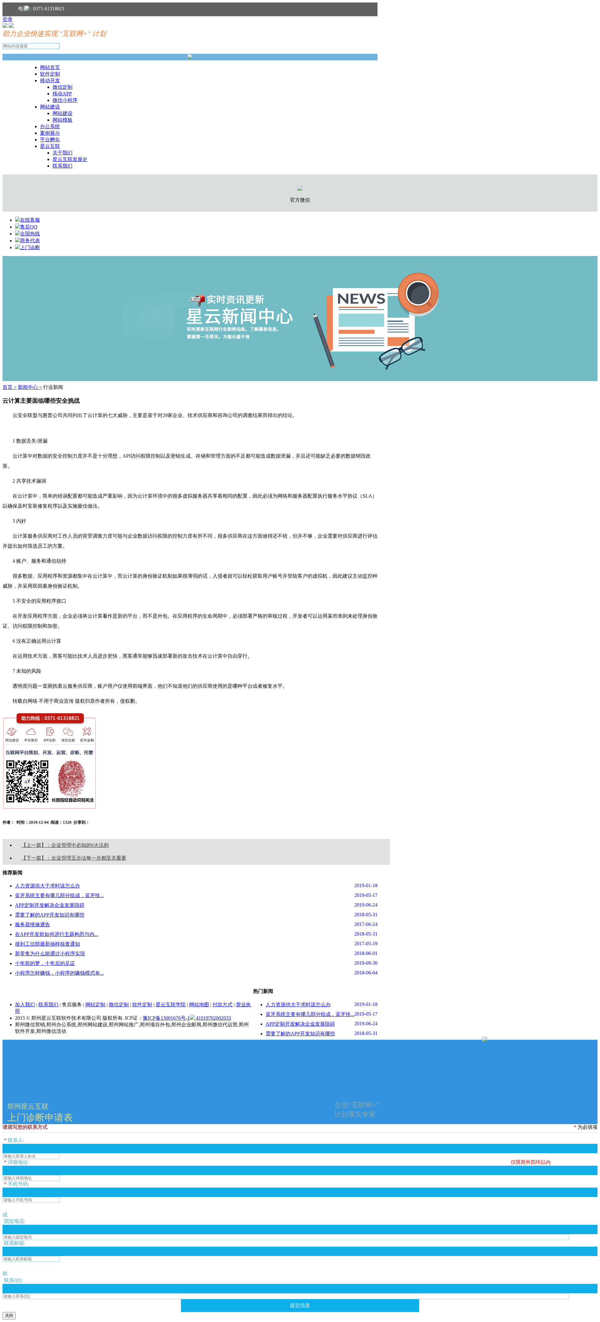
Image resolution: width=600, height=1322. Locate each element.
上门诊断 (30, 247)
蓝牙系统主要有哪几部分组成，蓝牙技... (59, 895)
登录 (7, 19)
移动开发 (50, 80)
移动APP (62, 93)
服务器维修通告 (32, 924)
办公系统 (50, 126)
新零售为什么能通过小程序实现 (50, 953)
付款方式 (222, 1004)
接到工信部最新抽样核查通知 (47, 944)
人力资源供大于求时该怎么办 (47, 885)
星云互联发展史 (70, 159)
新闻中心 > (30, 387)
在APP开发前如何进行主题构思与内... (56, 934)
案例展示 (50, 133)
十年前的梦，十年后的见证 (45, 963)
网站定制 (95, 1004)
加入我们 (25, 1004)
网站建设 (50, 106)
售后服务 (72, 1004)
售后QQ (29, 226)
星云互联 (50, 146)
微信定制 (62, 87)
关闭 (9, 1315)
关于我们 (62, 152)
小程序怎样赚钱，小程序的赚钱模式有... (59, 973)
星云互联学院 (171, 1004)
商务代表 (30, 240)
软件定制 (50, 74)
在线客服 (30, 220)
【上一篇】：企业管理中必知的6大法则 (65, 845)
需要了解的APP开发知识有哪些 (49, 914)
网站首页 (50, 67)
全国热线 (30, 233)
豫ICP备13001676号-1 (166, 1018)
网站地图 (199, 1004)
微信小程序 (65, 100)
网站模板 (62, 120)
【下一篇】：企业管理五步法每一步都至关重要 (73, 858)
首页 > (9, 387)
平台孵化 (50, 139)
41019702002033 (213, 1018)
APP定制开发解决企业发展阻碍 (49, 905)
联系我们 (62, 165)
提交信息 (300, 1305)
